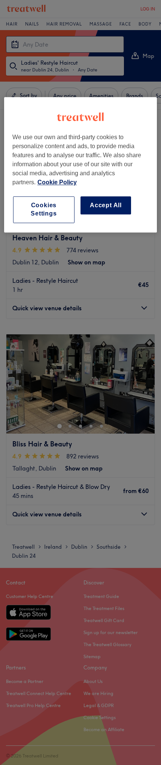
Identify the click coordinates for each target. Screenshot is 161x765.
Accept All (106, 205)
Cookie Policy (57, 182)
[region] (80, 164)
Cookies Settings (44, 209)
